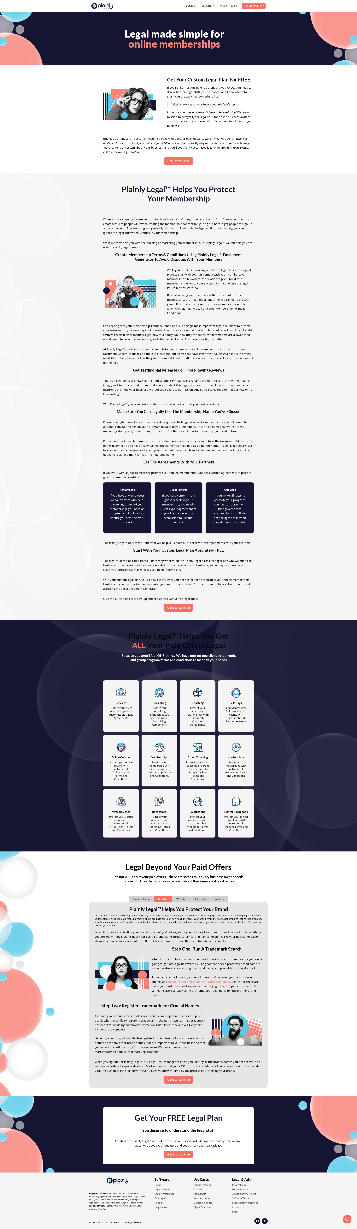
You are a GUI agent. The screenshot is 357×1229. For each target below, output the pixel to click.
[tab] (141, 899)
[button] (191, 6)
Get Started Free (253, 6)
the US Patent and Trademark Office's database (199, 982)
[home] (102, 6)
